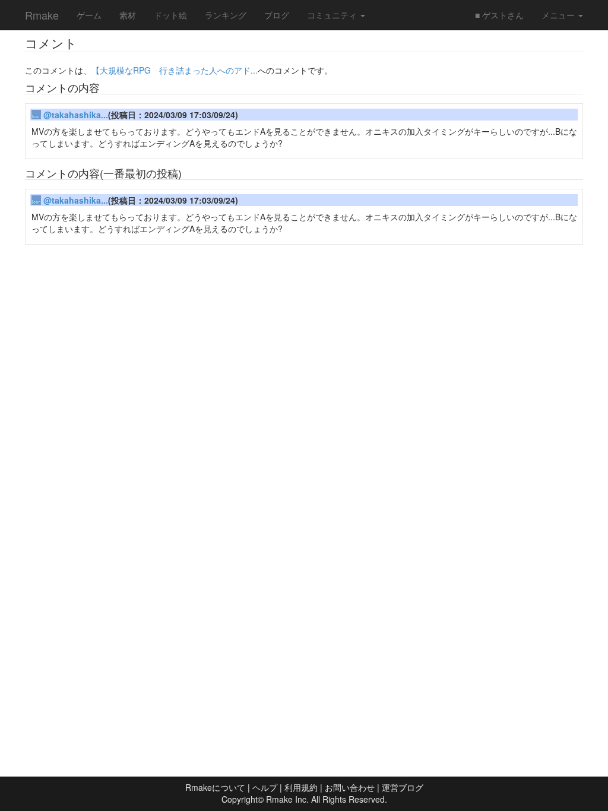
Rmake (42, 15)
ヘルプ (264, 787)
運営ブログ (402, 787)
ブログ (276, 15)
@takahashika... (75, 115)
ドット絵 (170, 15)
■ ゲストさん (499, 15)
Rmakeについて (215, 787)
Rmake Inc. (287, 799)
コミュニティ (333, 15)
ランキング (225, 15)
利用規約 (301, 787)
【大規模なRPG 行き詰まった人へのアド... (174, 70)
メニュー (559, 15)
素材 (127, 15)
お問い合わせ (350, 787)
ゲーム (89, 15)
